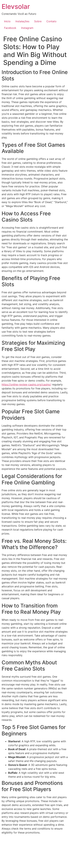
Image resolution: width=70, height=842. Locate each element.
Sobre (38, 21)
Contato (51, 21)
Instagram (27, 27)
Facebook (10, 27)
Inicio (7, 21)
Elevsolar (16, 6)
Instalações (22, 21)
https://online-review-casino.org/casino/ (26, 384)
